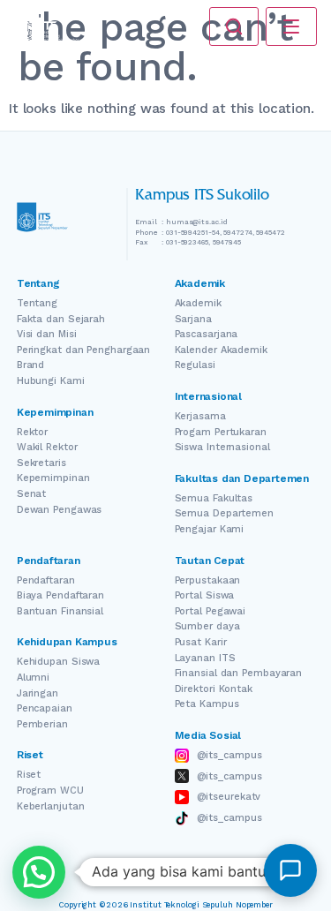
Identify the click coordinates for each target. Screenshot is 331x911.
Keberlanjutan (51, 806)
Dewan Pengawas (59, 510)
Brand (31, 365)
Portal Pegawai (210, 611)
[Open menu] (291, 26)
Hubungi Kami (51, 381)
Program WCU (50, 790)
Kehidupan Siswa (59, 661)
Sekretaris (41, 463)
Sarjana (193, 319)
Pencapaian (44, 708)
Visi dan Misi (47, 334)
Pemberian (42, 724)
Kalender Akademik (221, 350)
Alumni (33, 677)
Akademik (198, 303)
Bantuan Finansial (60, 611)
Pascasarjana (206, 334)
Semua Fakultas (214, 498)
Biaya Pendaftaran (60, 595)
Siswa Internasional (222, 447)
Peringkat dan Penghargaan (84, 350)
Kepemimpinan (53, 478)
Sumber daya (207, 626)
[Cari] (234, 26)
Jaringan (37, 693)
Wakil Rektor (47, 447)
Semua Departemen (224, 513)
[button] (38, 872)
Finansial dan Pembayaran (239, 673)
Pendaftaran (46, 580)
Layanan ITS (205, 658)
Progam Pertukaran (221, 432)
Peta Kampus (207, 704)
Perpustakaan (208, 580)
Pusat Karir (201, 642)
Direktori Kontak (213, 689)
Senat (32, 494)
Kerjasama (200, 416)
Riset (29, 774)
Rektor (32, 432)
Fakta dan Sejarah (61, 319)
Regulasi (195, 365)
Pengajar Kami (209, 529)
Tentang (37, 303)
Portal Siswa (205, 595)
